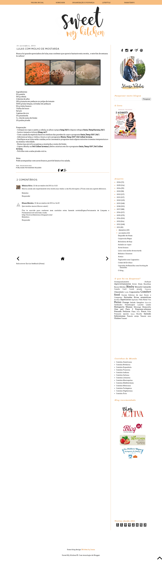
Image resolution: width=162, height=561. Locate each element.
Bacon (116, 287)
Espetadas (135, 300)
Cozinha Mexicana (123, 386)
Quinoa (133, 314)
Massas (129, 307)
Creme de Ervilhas (125, 263)
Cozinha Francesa (123, 370)
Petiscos (126, 311)
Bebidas (123, 287)
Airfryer (147, 282)
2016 (119, 212)
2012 (119, 224)
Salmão (147, 314)
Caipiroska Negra (125, 238)
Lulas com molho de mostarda (129, 251)
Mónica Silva (27, 186)
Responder (26, 196)
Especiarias (125, 299)
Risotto (139, 314)
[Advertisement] (132, 158)
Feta (149, 300)
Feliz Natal (143, 300)
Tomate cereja (133, 316)
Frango (126, 302)
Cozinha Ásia (121, 393)
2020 (119, 200)
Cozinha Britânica (123, 365)
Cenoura (148, 289)
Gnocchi (148, 302)
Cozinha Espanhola (124, 367)
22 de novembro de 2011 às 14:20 (47, 203)
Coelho (126, 292)
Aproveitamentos (122, 284)
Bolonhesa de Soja (125, 242)
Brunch (138, 287)
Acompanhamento (121, 282)
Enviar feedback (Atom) (35, 263)
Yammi (124, 318)
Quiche (126, 314)
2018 (119, 206)
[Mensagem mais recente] (18, 259)
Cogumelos (134, 292)
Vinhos (117, 318)
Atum (140, 284)
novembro (123, 233)
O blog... (121, 270)
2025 (119, 185)
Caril (125, 289)
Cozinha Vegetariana (124, 391)
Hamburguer (130, 305)
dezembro (123, 230)
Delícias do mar (135, 295)
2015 (119, 215)
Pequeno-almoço (143, 309)
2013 (119, 221)
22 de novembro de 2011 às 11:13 (45, 186)
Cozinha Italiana (122, 375)
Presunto (117, 314)
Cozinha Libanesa (123, 378)
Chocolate (119, 292)
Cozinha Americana (124, 362)
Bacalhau (147, 284)
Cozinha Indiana (122, 372)
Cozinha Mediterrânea (125, 383)
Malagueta (119, 307)
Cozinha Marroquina (124, 380)
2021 (119, 197)
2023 (119, 191)
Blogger (97, 555)
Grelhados (118, 305)
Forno (117, 302)
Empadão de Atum (125, 235)
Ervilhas (117, 300)
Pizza (134, 311)
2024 (119, 188)
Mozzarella (146, 307)
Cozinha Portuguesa (124, 388)
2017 (119, 209)
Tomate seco (145, 316)
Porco (143, 311)
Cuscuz (124, 295)
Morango (137, 307)
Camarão (146, 287)
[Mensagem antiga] (107, 259)
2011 (118, 227)
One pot (118, 309)
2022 (119, 194)
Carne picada (135, 289)
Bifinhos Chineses (125, 254)
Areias (120, 256)
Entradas (128, 297)
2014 (119, 218)
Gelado (133, 302)
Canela (117, 289)
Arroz (134, 284)
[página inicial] (63, 260)
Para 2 (129, 309)
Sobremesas (119, 316)
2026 (119, 182)
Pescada (118, 311)
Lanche (140, 305)
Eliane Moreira (28, 203)
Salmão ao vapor (124, 245)
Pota (149, 311)
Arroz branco (123, 247)
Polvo (138, 311)
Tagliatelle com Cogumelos (128, 260)
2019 (119, 203)
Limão (148, 305)
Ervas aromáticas (142, 297)
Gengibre (140, 302)
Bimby (130, 286)
